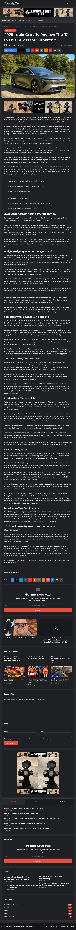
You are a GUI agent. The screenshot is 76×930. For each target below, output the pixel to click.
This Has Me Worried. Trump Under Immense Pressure (37, 658)
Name (6, 723)
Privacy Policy (64, 926)
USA (6, 910)
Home (7, 26)
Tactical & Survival (15, 26)
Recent (37, 801)
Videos (7, 907)
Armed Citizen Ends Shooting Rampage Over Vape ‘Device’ (24, 808)
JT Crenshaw (11, 45)
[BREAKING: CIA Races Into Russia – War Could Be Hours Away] (38, 671)
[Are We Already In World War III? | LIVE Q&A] (14, 671)
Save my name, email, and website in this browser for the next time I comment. (29, 739)
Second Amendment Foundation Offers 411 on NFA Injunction (24, 824)
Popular (13, 801)
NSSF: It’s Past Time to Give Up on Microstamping (21, 813)
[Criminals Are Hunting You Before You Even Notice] (61, 671)
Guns (6, 913)
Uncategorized (9, 916)
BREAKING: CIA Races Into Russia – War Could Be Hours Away (37, 680)
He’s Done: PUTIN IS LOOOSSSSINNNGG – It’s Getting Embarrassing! (12, 658)
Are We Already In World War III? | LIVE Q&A (13, 680)
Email (6, 731)
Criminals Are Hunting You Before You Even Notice (60, 680)
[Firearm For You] (10, 3)
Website (41, 731)
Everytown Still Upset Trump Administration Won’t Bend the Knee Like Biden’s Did (35, 20)
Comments (61, 801)
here (18, 572)
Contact (72, 926)
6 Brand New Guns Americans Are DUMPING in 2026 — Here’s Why (61, 658)
